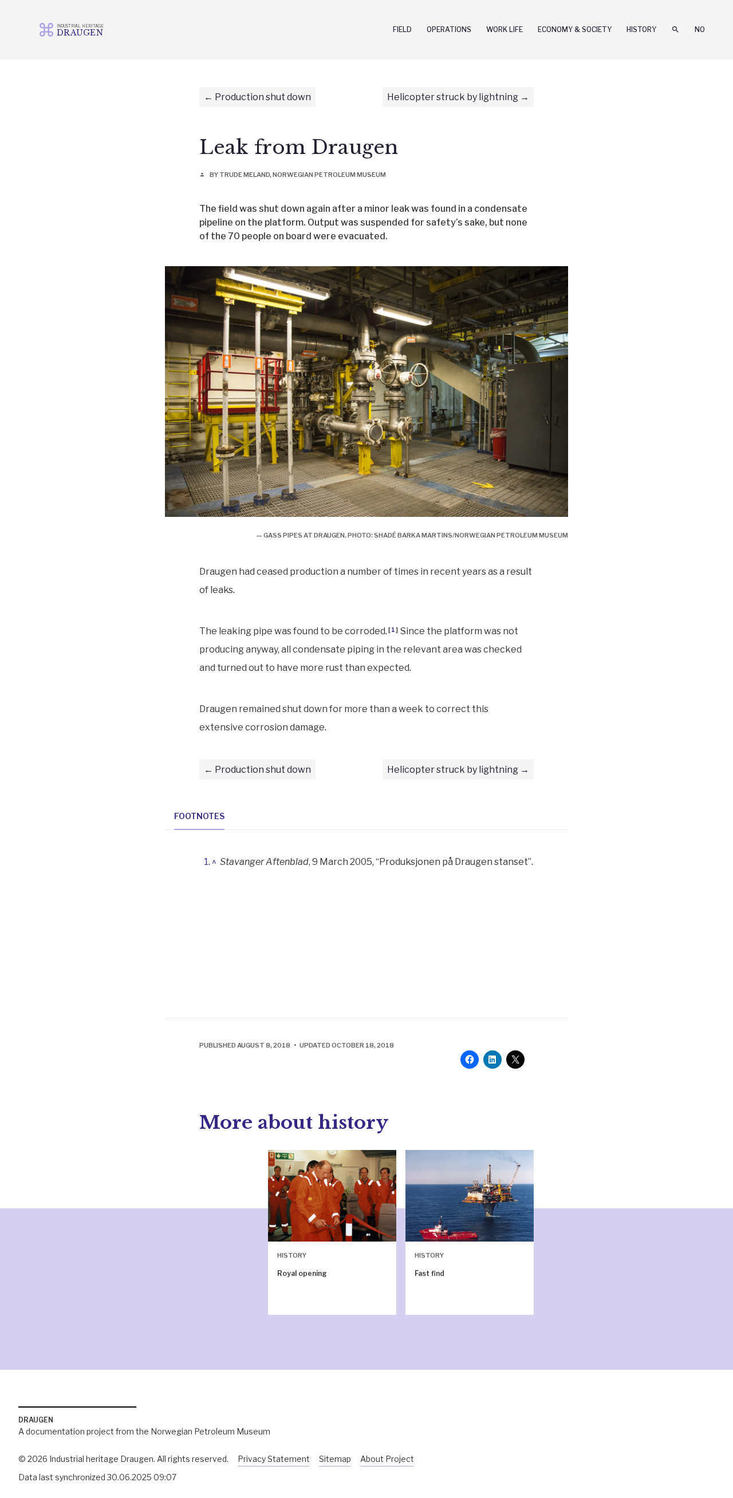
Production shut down (263, 97)
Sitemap (335, 1459)
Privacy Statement (274, 1459)
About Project (387, 1459)
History (641, 29)
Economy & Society (575, 29)
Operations (449, 29)
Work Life (504, 29)
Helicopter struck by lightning (452, 97)
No (700, 29)
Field (402, 29)
